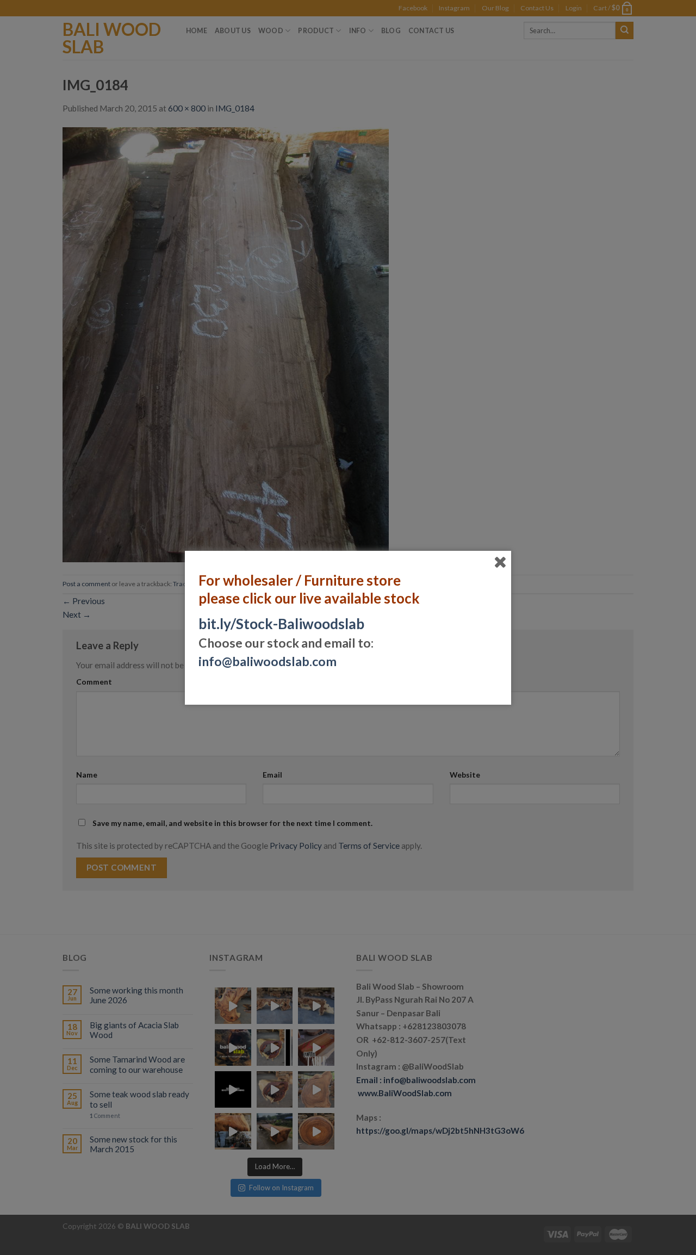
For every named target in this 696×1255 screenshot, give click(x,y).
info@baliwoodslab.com (267, 661)
